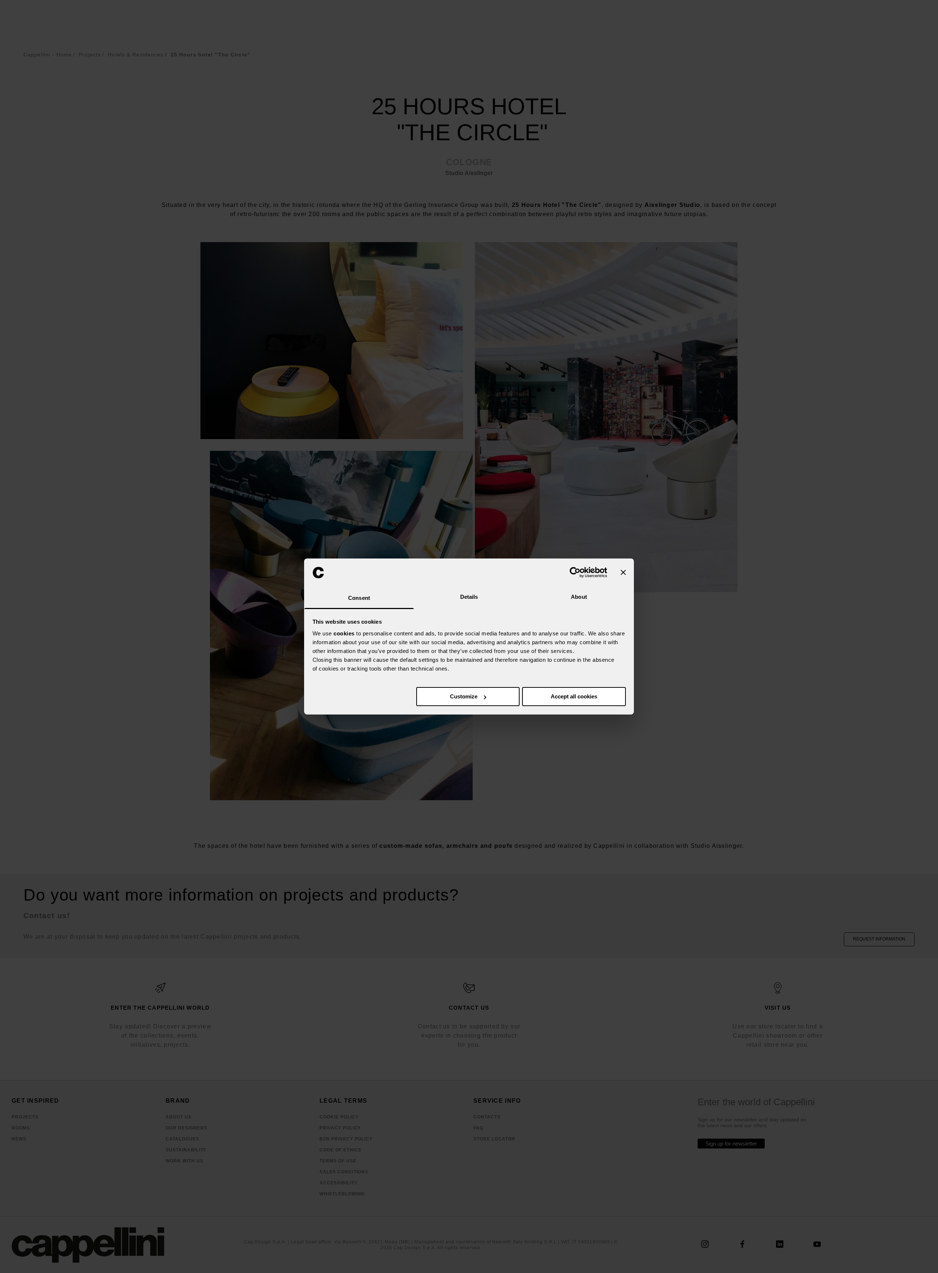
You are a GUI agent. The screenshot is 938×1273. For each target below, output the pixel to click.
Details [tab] (469, 597)
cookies (344, 633)
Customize (463, 696)
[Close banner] (623, 572)
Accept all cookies (574, 696)
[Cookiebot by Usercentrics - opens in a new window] (575, 572)
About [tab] (579, 597)
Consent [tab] (359, 598)
